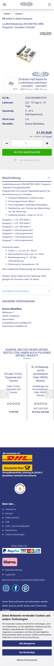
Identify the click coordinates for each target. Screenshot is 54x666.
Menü (4, 4)
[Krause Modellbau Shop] (27, 4)
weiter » (8, 13)
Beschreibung (11, 178)
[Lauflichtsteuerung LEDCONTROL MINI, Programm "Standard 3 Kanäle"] (27, 54)
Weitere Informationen (27, 660)
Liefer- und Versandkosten (17, 526)
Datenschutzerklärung (29, 637)
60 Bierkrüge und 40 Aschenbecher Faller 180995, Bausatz (40, 391)
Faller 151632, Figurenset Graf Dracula (13, 389)
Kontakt (9, 513)
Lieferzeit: (7, 102)
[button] (6, 143)
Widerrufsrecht (12, 517)
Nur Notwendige (27, 652)
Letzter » (19, 13)
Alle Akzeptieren (27, 643)
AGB (7, 522)
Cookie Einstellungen (14, 534)
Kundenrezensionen (15, 291)
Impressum (10, 509)
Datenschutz (11, 530)
